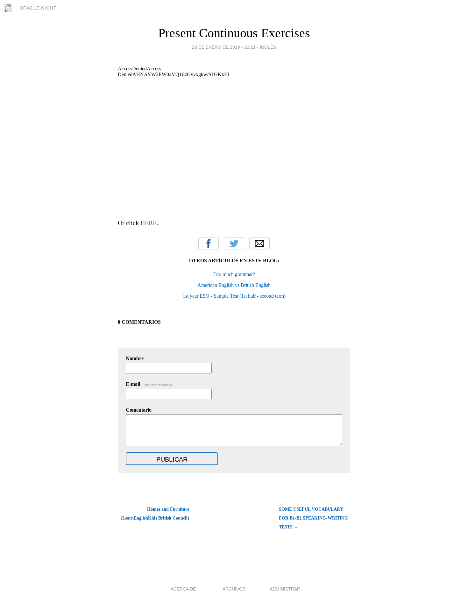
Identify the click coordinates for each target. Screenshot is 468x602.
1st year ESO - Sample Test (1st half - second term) (234, 296)
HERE (148, 222)
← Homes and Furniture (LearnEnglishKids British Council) (155, 514)
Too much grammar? (234, 274)
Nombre (135, 358)
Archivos (234, 588)
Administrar (285, 588)
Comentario (139, 410)
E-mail (149, 384)
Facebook (208, 243)
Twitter (234, 243)
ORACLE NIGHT (38, 8)
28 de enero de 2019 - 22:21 (224, 47)
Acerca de (183, 588)
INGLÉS (268, 47)
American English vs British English (234, 285)
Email (259, 243)
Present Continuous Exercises (234, 33)
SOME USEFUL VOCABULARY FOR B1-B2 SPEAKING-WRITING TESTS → (313, 518)
